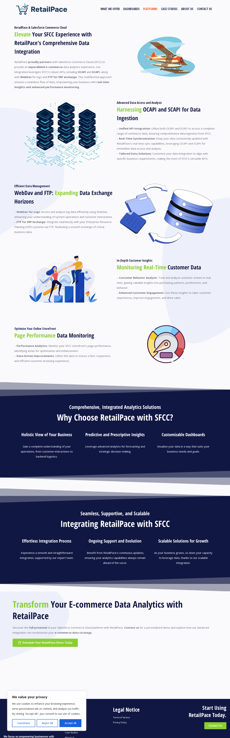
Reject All (47, 723)
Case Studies (71, 732)
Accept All (70, 723)
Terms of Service (121, 717)
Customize (23, 723)
